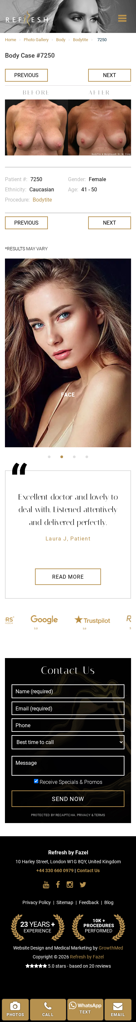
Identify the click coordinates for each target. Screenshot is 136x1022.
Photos (15, 1014)
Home (10, 39)
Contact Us (88, 870)
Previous (26, 75)
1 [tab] (49, 457)
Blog (109, 902)
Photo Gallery (36, 39)
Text (85, 1012)
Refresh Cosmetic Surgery (17, 13)
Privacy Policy (36, 902)
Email (118, 1014)
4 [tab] (86, 457)
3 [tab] (74, 457)
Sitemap (64, 902)
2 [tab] (61, 457)
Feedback (89, 902)
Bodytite (80, 39)
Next (109, 75)
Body (60, 39)
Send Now (68, 798)
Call (48, 1014)
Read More (68, 577)
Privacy (84, 815)
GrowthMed (111, 948)
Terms (99, 815)
